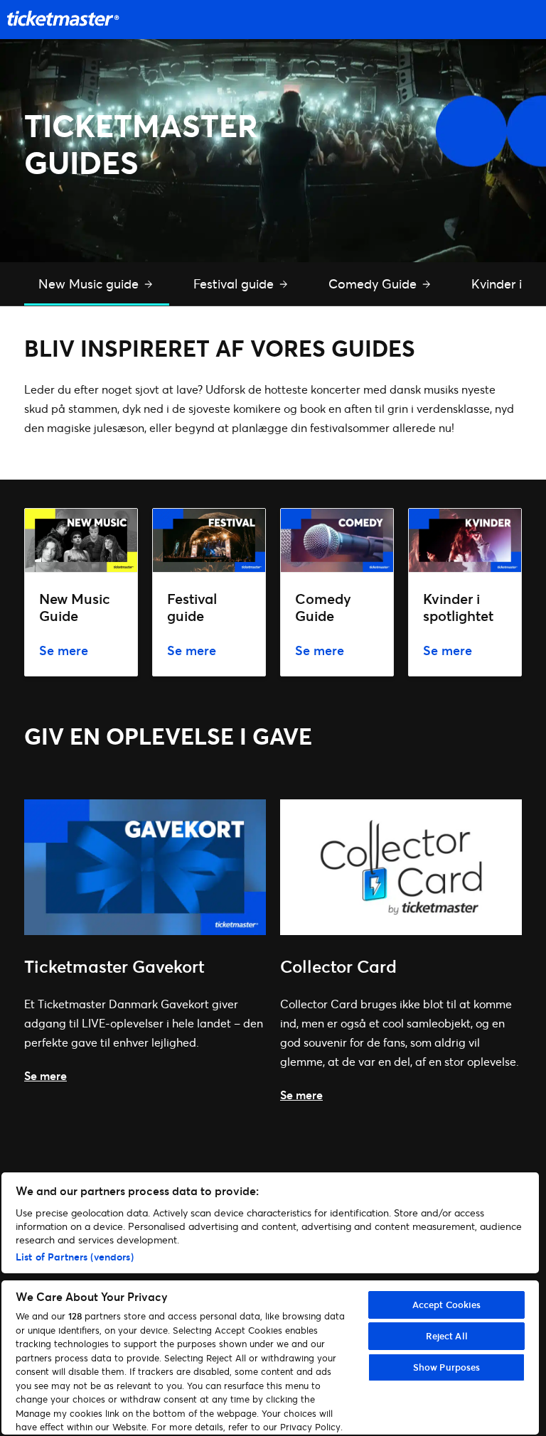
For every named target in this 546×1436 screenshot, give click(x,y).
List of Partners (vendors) (75, 1256)
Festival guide (235, 283)
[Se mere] (145, 930)
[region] (270, 1303)
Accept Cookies (446, 1304)
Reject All (447, 1335)
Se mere (45, 1075)
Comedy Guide (374, 283)
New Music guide (90, 283)
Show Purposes (447, 1367)
